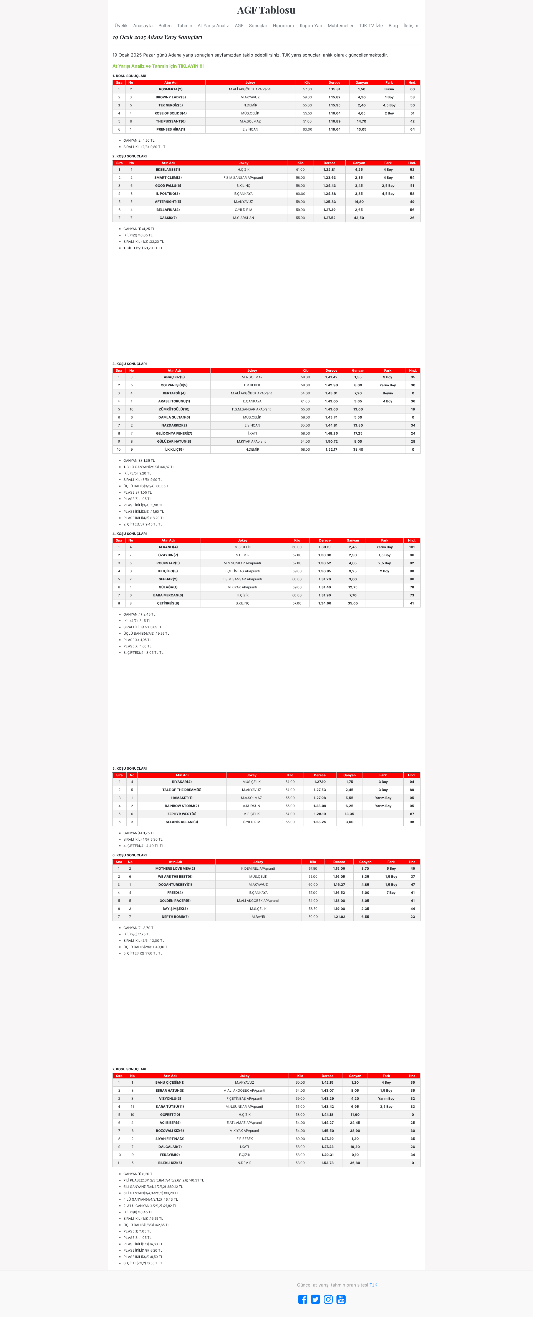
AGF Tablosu (266, 9)
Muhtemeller (341, 25)
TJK (373, 1285)
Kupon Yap (311, 25)
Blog (393, 25)
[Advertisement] (266, 306)
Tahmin (184, 25)
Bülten (165, 25)
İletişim (411, 25)
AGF (239, 25)
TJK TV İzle (371, 25)
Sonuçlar (258, 25)
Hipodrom (283, 25)
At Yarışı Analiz (213, 25)
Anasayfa (143, 25)
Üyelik (121, 25)
